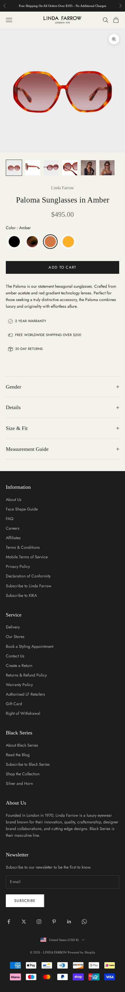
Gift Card (14, 704)
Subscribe (25, 900)
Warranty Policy (19, 685)
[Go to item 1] (14, 168)
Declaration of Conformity (28, 576)
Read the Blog (18, 755)
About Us (14, 499)
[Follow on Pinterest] (54, 921)
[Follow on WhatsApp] (84, 921)
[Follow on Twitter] (24, 921)
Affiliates (13, 538)
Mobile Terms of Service (27, 557)
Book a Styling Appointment (29, 646)
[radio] (14, 241)
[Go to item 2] (32, 168)
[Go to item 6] (107, 168)
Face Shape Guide (22, 509)
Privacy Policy (18, 566)
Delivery (13, 627)
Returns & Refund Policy (26, 675)
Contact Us (15, 656)
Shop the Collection (23, 774)
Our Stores (15, 636)
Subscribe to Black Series (28, 764)
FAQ (9, 518)
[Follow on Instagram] (39, 921)
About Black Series (22, 745)
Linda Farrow (62, 188)
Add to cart (62, 267)
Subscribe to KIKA (21, 595)
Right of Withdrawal (23, 713)
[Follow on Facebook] (9, 921)
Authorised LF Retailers (25, 694)
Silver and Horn (19, 783)
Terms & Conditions (23, 547)
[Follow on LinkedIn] (69, 921)
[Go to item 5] (88, 168)
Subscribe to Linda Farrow (28, 586)
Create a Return (19, 665)
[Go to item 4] (70, 168)
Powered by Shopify (81, 952)
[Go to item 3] (51, 168)
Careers (12, 528)
